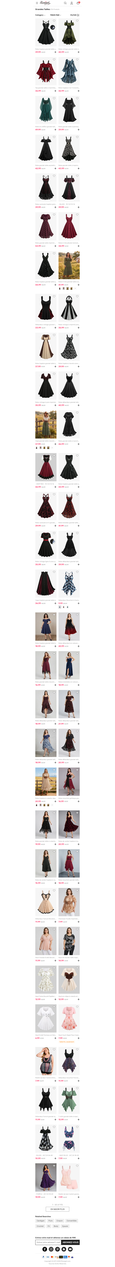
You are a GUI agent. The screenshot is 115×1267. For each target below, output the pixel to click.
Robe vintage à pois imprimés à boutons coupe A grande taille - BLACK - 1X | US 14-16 (46, 402)
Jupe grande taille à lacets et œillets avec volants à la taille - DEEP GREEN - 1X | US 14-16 (46, 441)
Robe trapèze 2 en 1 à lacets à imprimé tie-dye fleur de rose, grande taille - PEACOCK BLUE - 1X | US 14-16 (69, 88)
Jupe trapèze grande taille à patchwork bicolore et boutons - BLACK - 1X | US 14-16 (46, 600)
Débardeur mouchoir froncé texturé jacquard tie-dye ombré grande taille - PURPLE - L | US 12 (69, 1078)
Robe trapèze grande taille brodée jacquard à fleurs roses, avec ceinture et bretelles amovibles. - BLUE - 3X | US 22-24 (46, 643)
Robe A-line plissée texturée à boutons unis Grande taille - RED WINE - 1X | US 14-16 (69, 243)
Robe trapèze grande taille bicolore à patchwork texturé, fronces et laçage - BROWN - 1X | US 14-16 (46, 363)
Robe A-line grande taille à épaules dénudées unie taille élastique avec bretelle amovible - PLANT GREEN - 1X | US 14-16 (69, 282)
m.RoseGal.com (47, 3)
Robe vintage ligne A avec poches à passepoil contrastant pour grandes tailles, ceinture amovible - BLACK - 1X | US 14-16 (46, 561)
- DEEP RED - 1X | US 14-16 (44, 484)
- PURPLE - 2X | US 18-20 (44, 1194)
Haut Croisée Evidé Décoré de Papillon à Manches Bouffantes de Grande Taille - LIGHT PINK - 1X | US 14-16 (46, 957)
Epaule (65, 1226)
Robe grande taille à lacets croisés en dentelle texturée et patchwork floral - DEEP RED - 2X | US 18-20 (46, 682)
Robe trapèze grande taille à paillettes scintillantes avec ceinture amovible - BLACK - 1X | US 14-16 (69, 484)
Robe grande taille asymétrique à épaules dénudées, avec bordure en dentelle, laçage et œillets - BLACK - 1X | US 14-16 (46, 165)
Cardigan (40, 1221)
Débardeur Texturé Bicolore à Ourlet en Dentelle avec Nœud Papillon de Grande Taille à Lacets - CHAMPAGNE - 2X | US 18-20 (46, 919)
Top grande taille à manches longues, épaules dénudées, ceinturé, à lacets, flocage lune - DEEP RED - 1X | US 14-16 (46, 88)
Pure (50, 1221)
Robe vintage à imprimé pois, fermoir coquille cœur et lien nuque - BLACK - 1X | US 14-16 (69, 324)
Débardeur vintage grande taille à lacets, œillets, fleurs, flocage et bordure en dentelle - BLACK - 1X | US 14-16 (46, 324)
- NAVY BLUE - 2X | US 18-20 (68, 1155)
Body (56, 1226)
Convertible (71, 1221)
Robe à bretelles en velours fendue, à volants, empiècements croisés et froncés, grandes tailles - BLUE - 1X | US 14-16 (69, 682)
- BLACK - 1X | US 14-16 (66, 204)
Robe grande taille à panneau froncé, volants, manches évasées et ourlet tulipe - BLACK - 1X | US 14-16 (69, 127)
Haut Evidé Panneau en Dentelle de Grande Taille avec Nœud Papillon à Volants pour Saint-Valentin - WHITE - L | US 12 (46, 1035)
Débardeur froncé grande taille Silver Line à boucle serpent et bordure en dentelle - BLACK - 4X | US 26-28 (46, 1116)
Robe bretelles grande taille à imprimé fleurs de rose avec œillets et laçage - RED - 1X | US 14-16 (69, 523)
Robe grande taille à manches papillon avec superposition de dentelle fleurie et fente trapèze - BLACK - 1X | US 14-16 (69, 441)
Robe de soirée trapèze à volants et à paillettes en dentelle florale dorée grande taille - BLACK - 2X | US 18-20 (46, 880)
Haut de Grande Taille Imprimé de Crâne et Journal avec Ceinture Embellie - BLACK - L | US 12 (69, 957)
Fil (49, 1226)
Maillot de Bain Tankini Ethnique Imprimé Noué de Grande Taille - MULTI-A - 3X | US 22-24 (46, 1078)
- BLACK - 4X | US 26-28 (44, 1155)
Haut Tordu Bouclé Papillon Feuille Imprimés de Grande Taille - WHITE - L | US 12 (46, 996)
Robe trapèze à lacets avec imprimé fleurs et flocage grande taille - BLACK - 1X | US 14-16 (69, 363)
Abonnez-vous (70, 1242)
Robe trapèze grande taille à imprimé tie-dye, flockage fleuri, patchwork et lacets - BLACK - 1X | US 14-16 (46, 282)
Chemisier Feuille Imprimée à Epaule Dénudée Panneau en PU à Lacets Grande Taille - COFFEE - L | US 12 (69, 919)
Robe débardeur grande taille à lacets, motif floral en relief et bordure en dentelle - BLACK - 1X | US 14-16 (69, 402)
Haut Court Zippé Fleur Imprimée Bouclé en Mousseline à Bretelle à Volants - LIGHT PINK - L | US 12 (69, 1035)
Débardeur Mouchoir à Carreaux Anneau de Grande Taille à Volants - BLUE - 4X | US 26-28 (69, 600)
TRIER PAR (54, 15)
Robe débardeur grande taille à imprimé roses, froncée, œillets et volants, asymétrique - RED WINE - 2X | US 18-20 (46, 721)
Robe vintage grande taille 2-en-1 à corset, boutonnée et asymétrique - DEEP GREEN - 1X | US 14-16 (69, 49)
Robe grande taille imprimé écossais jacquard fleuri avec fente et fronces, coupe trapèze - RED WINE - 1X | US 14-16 (46, 243)
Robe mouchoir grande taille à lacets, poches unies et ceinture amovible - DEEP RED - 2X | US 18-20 (69, 880)
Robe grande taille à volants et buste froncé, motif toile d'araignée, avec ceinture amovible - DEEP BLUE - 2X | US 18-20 (46, 841)
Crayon (60, 1221)
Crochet (40, 1226)
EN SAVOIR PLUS (58, 1209)
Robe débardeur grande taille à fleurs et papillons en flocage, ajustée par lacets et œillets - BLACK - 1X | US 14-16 (69, 561)
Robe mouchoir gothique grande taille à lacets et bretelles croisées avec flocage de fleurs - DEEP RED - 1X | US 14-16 (69, 798)
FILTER (73, 15)
